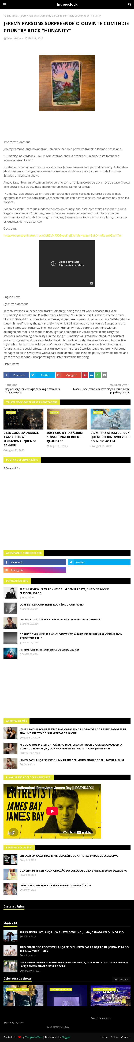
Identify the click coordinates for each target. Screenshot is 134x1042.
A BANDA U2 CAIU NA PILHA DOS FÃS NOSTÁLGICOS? (110, 1012)
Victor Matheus (14, 38)
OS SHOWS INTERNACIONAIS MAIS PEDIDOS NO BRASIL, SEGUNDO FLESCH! (23, 1014)
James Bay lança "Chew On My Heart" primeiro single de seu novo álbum (72, 760)
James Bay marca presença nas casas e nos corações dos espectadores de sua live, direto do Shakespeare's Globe (73, 731)
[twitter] (99, 562)
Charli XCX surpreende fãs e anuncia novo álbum (55, 885)
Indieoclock (67, 4)
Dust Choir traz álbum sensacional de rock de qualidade (65, 437)
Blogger (65, 1037)
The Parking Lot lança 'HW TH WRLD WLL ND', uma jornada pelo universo (72, 932)
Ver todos (120, 979)
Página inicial (10, 15)
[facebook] (34, 562)
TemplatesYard (33, 1037)
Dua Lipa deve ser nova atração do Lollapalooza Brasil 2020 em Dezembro (73, 870)
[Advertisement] (67, 688)
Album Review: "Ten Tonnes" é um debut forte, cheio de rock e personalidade (64, 591)
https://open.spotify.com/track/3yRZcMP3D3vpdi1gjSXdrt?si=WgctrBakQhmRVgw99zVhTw (62, 235)
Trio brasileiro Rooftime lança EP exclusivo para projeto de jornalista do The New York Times (74, 949)
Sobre (114, 1037)
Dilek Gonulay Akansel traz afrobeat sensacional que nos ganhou (21, 439)
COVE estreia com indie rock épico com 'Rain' (52, 604)
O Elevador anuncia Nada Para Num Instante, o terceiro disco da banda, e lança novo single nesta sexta (74, 964)
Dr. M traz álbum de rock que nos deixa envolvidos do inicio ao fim (110, 437)
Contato (126, 1037)
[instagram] (34, 570)
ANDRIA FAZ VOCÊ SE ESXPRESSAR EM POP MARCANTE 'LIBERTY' (60, 619)
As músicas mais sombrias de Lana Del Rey (50, 649)
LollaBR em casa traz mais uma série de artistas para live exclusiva (69, 855)
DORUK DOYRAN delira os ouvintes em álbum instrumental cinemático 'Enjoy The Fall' (71, 636)
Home (104, 1037)
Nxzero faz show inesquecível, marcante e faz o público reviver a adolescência (66, 1016)
